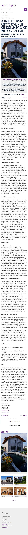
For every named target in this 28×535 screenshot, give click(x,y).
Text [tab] (2, 15)
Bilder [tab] (6, 15)
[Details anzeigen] (12, 484)
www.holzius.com (5, 412)
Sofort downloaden (14, 421)
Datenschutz (4, 527)
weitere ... (14, 500)
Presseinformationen (4, 12)
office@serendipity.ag (6, 522)
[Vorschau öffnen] (14, 58)
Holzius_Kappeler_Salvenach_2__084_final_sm (14, 79)
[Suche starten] (9, 10)
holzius (11, 12)
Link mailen (24, 415)
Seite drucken (5, 415)
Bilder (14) (4, 432)
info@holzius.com (5, 410)
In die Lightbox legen (15, 425)
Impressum (4, 524)
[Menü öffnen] (25, 9)
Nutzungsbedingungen (7, 525)
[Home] (11, 5)
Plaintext (24, 97)
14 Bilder (22, 94)
